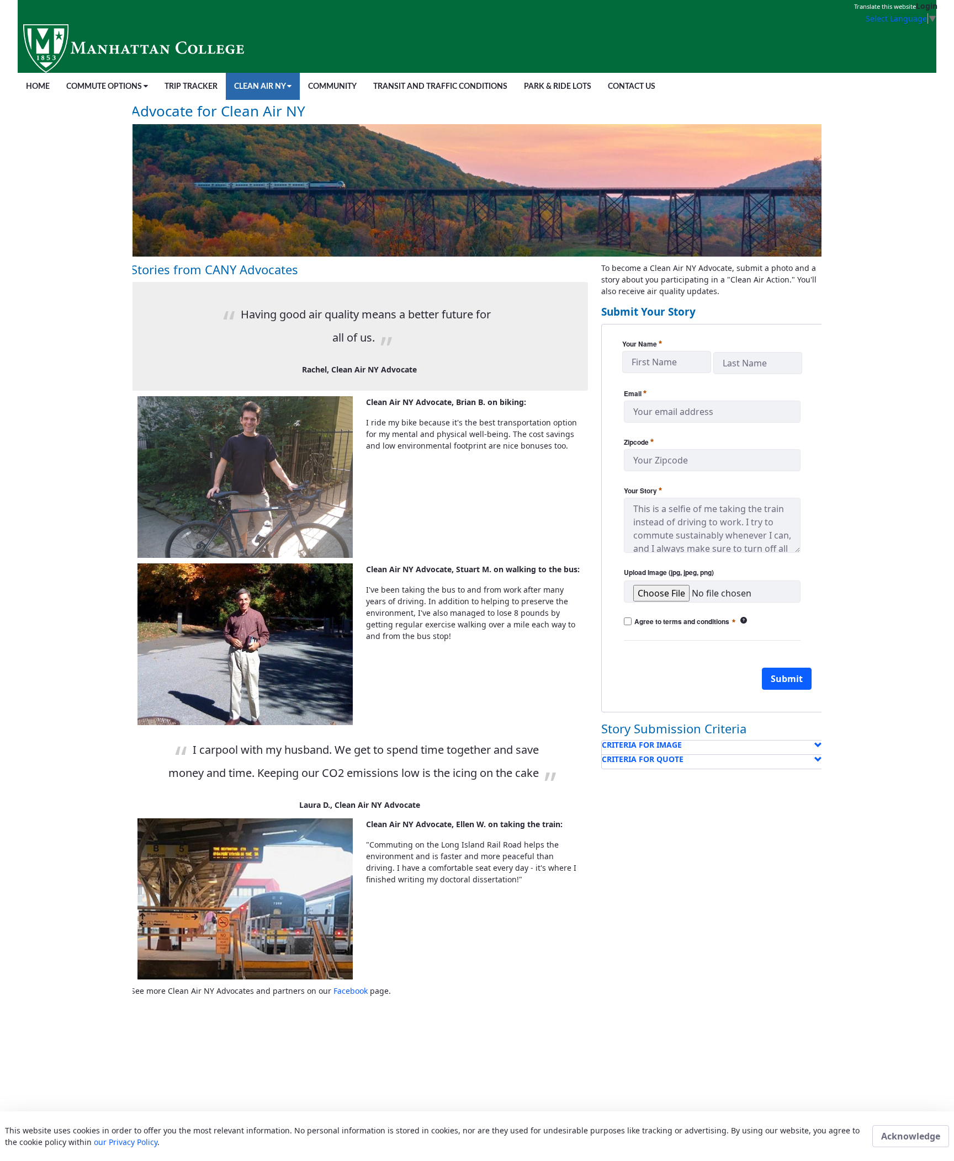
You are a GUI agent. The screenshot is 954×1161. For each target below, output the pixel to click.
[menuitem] (38, 86)
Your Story (643, 490)
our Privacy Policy (125, 1142)
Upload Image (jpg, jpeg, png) (669, 572)
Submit (787, 679)
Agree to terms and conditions (690, 621)
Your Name (642, 343)
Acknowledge (910, 1136)
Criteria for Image (642, 744)
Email (635, 392)
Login (926, 6)
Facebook (350, 991)
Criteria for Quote (642, 759)
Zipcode (639, 441)
